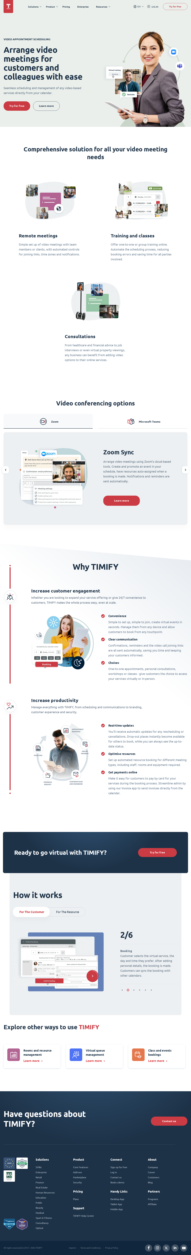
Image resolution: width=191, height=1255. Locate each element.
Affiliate (152, 1204)
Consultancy (42, 1223)
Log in (113, 1172)
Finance (40, 1182)
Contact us (169, 1121)
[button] (5, 469)
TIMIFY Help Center (83, 1215)
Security (77, 1182)
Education (41, 1197)
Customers (153, 1177)
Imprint (72, 1248)
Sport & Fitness (44, 1218)
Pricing (66, 6)
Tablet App (116, 1204)
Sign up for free (118, 1167)
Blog (150, 1182)
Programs (153, 1199)
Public (39, 1202)
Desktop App (117, 1199)
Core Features (80, 1167)
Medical (40, 1212)
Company (153, 1167)
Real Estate (42, 1187)
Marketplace (79, 1177)
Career (151, 1172)
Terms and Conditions (90, 1248)
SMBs (39, 1167)
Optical (39, 1228)
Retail (39, 1177)
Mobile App (116, 1209)
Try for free (175, 6)
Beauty (39, 1207)
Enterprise (83, 6)
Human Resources (45, 1192)
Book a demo (117, 1182)
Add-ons (77, 1172)
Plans (76, 1199)
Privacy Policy (111, 1248)
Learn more (46, 105)
